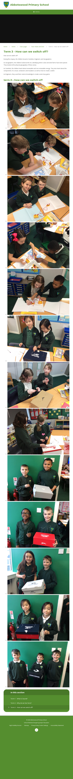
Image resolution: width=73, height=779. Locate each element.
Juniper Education (44, 722)
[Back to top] (36, 730)
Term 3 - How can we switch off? (58, 46)
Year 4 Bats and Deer (37, 46)
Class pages (23, 46)
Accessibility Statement (57, 725)
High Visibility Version (15, 725)
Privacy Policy (35, 725)
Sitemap (26, 725)
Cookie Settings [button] (43, 725)
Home (5, 46)
